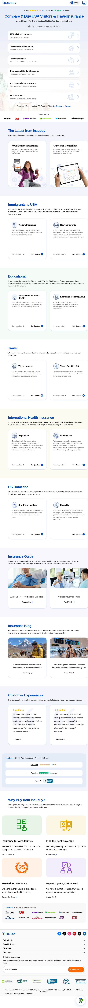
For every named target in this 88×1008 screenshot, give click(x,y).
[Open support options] (80, 1000)
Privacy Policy (19, 994)
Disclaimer (29, 994)
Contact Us (8, 994)
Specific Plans (9, 944)
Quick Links (8, 940)
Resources (7, 948)
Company (7, 952)
